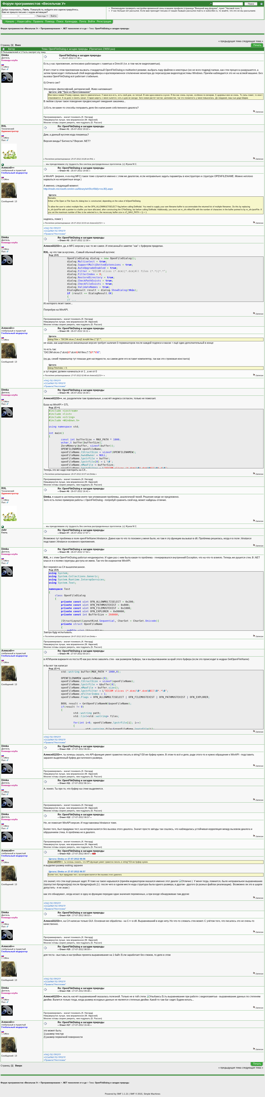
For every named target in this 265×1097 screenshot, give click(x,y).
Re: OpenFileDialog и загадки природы (81, 126)
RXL (3, 126)
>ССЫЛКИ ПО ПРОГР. (55, 231)
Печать (257, 45)
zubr (4, 530)
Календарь (71, 21)
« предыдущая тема (229, 41)
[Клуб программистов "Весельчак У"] (2, 165)
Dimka (5, 55)
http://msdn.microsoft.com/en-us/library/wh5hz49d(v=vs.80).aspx (78, 189)
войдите (48, 9)
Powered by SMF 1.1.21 (116, 1094)
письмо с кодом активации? (33, 12)
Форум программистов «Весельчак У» (19, 28)
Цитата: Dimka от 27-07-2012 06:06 (67, 859)
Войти (91, 21)
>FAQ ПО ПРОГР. (52, 228)
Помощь (50, 21)
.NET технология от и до (75, 28)
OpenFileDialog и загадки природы (112, 28)
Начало (10, 21)
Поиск (59, 21)
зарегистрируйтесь (68, 9)
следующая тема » (252, 41)
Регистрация (104, 21)
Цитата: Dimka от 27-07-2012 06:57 (67, 871)
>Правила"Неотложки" (55, 234)
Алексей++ (7, 167)
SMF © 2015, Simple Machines (145, 1094)
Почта (82, 21)
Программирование (50, 28)
